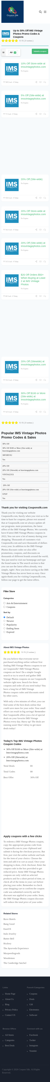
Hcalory (7, 943)
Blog (7, 1004)
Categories (9, 1040)
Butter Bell (8, 938)
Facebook (33, 1035)
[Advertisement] (25, 147)
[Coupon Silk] (12, 11)
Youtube (33, 1051)
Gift (31, 1004)
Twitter (32, 1040)
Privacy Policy (11, 1010)
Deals (31, 999)
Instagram (33, 1045)
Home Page (10, 994)
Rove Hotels (9, 919)
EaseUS (7, 929)
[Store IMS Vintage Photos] (6, 33)
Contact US (10, 1015)
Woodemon (9, 958)
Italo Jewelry (9, 934)
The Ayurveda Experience (16, 948)
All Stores (9, 1035)
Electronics (34, 1010)
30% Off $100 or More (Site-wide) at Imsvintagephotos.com (33, 396)
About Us (9, 999)
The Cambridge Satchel (14, 963)
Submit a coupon (40, 51)
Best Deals (9, 1045)
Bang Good (9, 924)
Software (33, 1015)
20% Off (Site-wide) (31, 179)
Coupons (33, 994)
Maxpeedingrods (11, 953)
